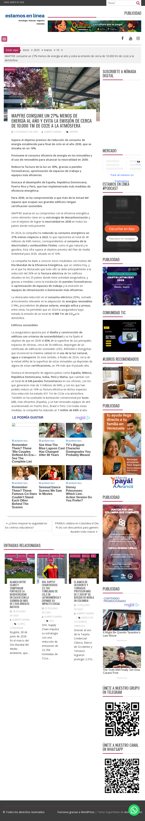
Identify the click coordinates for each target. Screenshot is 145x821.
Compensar (16, 628)
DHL (51, 620)
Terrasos (79, 626)
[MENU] (4, 39)
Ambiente (10, 69)
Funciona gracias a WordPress (75, 812)
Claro (21, 623)
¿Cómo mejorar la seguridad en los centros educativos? (26, 525)
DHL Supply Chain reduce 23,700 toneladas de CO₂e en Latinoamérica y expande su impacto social (51, 593)
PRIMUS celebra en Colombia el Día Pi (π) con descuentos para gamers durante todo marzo (77, 527)
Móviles (22, 555)
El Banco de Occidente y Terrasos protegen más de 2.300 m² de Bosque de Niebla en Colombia (84, 591)
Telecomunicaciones (23, 558)
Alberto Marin (52, 131)
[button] (134, 810)
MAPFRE (73, 131)
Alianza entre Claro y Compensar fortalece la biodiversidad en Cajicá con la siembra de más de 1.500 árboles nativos (19, 594)
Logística (54, 555)
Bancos (85, 555)
